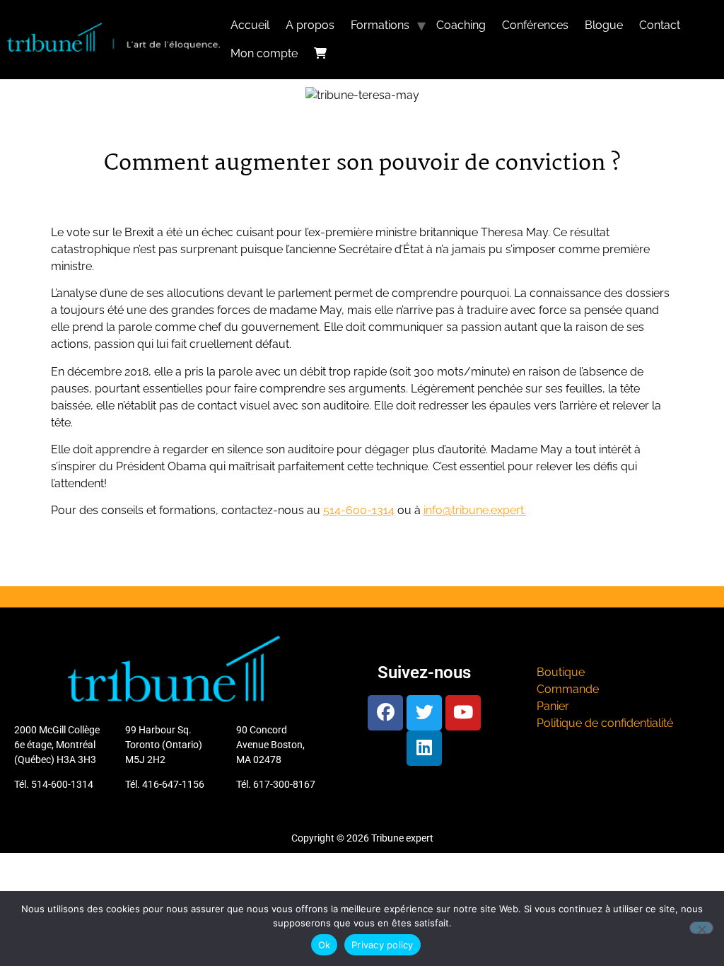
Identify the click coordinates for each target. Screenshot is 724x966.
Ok (324, 944)
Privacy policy (382, 944)
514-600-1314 (359, 510)
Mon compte (264, 53)
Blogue (604, 25)
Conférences (535, 25)
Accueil (249, 25)
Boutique (561, 672)
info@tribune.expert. (475, 510)
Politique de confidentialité (605, 723)
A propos (310, 25)
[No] (701, 927)
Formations (380, 25)
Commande (568, 689)
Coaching (461, 25)
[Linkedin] (424, 748)
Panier (553, 706)
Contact (659, 25)
